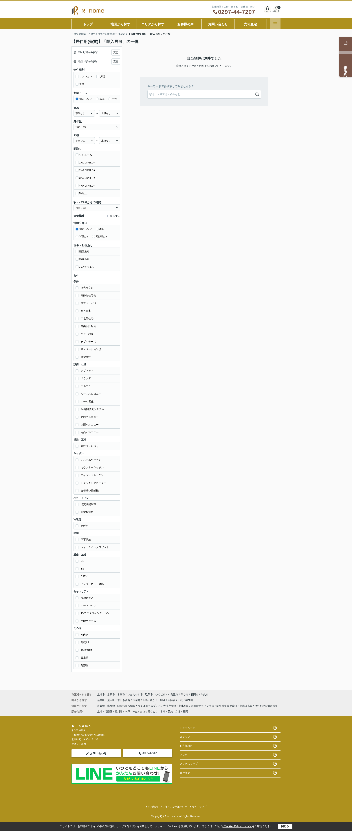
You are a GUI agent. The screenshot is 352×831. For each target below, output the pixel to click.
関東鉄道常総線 (126, 705)
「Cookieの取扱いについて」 (237, 826)
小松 (181, 700)
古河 (162, 711)
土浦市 (101, 694)
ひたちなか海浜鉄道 (266, 705)
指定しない (85, 98)
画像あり (84, 251)
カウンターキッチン (92, 467)
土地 (81, 83)
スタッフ (185, 736)
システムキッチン (91, 459)
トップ (88, 24)
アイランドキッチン (92, 475)
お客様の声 (185, 24)
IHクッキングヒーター (93, 482)
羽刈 (163, 700)
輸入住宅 (86, 310)
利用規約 (153, 806)
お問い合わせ (218, 24)
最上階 (84, 657)
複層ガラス (87, 597)
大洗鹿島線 (170, 705)
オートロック (88, 605)
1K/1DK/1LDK (87, 162)
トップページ (187, 727)
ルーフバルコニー (91, 393)
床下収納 (86, 539)
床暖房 (84, 525)
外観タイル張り (90, 446)
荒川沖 (118, 711)
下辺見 (137, 700)
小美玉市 (173, 694)
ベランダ (86, 378)
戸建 (102, 76)
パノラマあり (87, 266)
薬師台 (172, 700)
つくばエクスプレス (150, 705)
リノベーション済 (91, 349)
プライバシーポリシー (175, 806)
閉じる (285, 826)
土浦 (99, 711)
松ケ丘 (154, 700)
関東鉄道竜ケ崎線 (227, 705)
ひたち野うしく (149, 711)
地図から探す (120, 24)
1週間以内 (101, 236)
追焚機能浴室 (88, 504)
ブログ (183, 754)
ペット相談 (87, 333)
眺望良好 (86, 356)
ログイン (267, 11)
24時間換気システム (92, 409)
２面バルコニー (90, 416)
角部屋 (84, 665)
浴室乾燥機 (87, 512)
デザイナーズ (88, 341)
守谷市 (184, 694)
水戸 (127, 711)
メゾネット (87, 370)
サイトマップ (199, 806)
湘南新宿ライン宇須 (203, 705)
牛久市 (204, 694)
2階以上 (85, 642)
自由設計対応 (88, 326)
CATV (84, 576)
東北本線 (183, 705)
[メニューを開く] (275, 23)
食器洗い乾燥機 (90, 490)
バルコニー (87, 386)
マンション (85, 76)
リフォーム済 (88, 303)
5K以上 (83, 193)
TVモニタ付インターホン (95, 613)
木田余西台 (124, 700)
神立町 (189, 700)
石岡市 (194, 694)
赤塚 (177, 711)
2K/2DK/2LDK (87, 170)
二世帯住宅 (87, 318)
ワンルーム (85, 154)
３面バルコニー (90, 424)
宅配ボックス (88, 620)
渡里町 (111, 700)
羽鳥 (145, 700)
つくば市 (160, 694)
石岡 (185, 711)
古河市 (121, 694)
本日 (101, 228)
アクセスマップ (189, 763)
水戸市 (111, 694)
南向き (84, 634)
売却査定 (250, 24)
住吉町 (101, 700)
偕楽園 (108, 711)
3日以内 (83, 236)
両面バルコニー (90, 432)
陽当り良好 (87, 287)
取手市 (149, 694)
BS (82, 568)
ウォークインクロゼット (95, 547)
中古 (114, 98)
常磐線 (101, 705)
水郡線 (111, 705)
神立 (135, 711)
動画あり (84, 259)
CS (82, 560)
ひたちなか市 (135, 694)
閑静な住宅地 (88, 295)
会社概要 (185, 772)
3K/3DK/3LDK (87, 177)
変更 (115, 52)
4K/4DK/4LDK (87, 185)
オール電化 (87, 401)
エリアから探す (152, 24)
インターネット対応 (92, 584)
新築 (101, 98)
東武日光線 (246, 705)
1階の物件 (86, 649)
